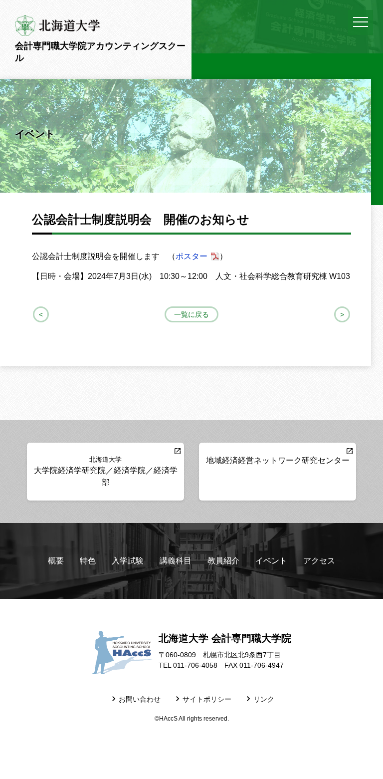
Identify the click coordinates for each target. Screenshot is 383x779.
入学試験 (128, 560)
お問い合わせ (140, 699)
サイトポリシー (207, 699)
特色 (88, 560)
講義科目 (176, 560)
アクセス (319, 560)
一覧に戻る (191, 314)
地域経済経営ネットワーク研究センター (278, 460)
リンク (263, 699)
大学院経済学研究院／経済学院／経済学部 (106, 471)
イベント (271, 560)
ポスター (191, 256)
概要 (56, 560)
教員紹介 (223, 560)
